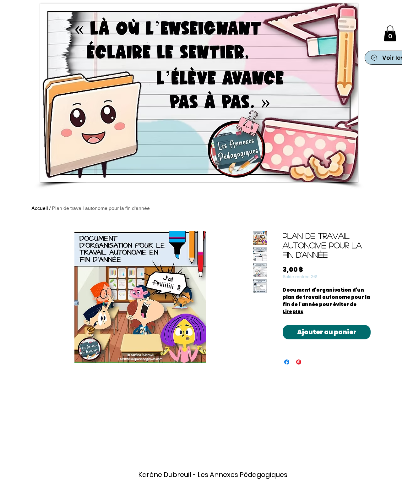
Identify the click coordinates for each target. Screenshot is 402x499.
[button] (390, 33)
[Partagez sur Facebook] (287, 362)
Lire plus (293, 311)
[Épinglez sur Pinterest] (298, 362)
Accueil (39, 208)
